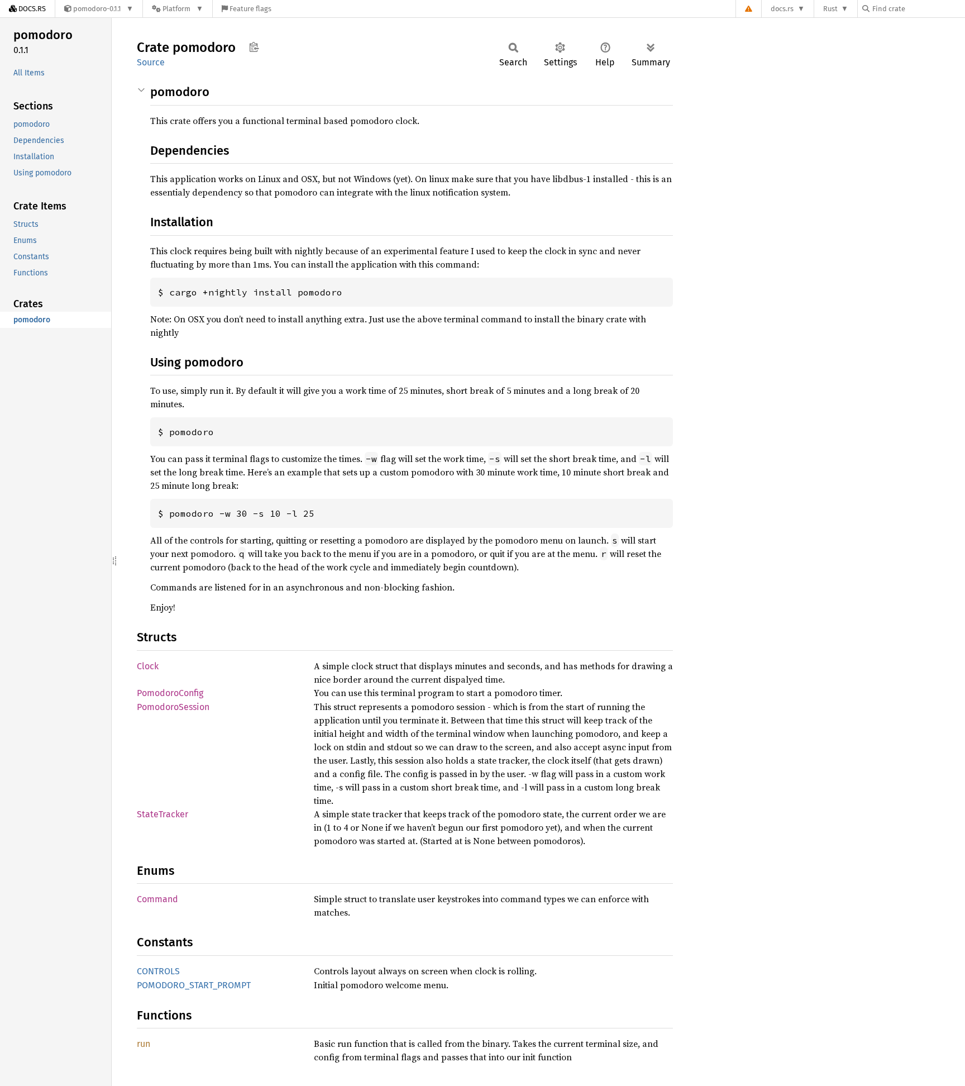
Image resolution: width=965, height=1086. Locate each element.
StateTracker (162, 814)
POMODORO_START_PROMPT (194, 985)
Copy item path (254, 46)
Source (151, 62)
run (143, 1044)
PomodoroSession (173, 707)
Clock (148, 666)
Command (157, 899)
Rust (830, 8)
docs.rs (782, 8)
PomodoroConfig (170, 693)
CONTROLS (158, 971)
